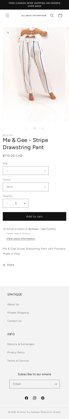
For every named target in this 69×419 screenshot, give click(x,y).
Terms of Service (18, 360)
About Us (13, 304)
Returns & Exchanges (20, 344)
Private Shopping (18, 312)
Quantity (8, 196)
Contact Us (14, 321)
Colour (6, 179)
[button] (7, 15)
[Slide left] (26, 128)
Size (5, 163)
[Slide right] (43, 128)
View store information (20, 238)
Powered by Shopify (51, 412)
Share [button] (10, 264)
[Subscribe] (56, 384)
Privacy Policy (16, 352)
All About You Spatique (28, 412)
